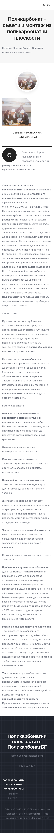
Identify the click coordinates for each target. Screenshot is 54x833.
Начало (6, 48)
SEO (46, 818)
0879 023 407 (27, 765)
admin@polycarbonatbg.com (27, 755)
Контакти (13, 798)
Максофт (36, 818)
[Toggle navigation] (39, 5)
